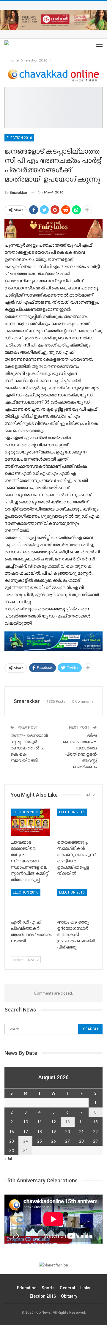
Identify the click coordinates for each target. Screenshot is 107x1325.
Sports (48, 1287)
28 (81, 1141)
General (67, 1287)
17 (25, 1131)
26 (53, 1141)
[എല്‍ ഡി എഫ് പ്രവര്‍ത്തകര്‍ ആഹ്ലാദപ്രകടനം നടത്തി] (30, 902)
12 (53, 1121)
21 (81, 1131)
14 (81, 1121)
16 (11, 1131)
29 (95, 1141)
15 (95, 1121)
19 (53, 1131)
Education (27, 1287)
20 (67, 1131)
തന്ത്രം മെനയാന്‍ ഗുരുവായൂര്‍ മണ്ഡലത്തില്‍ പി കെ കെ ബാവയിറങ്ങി (29, 748)
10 (25, 1121)
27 (67, 1141)
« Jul (8, 1158)
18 (39, 1131)
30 (11, 1150)
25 (39, 1141)
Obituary (69, 1296)
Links (85, 1287)
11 (39, 1121)
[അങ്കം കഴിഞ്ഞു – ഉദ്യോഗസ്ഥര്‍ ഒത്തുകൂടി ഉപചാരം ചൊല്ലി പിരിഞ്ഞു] (76, 902)
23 (11, 1141)
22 (95, 1131)
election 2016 (19, 138)
